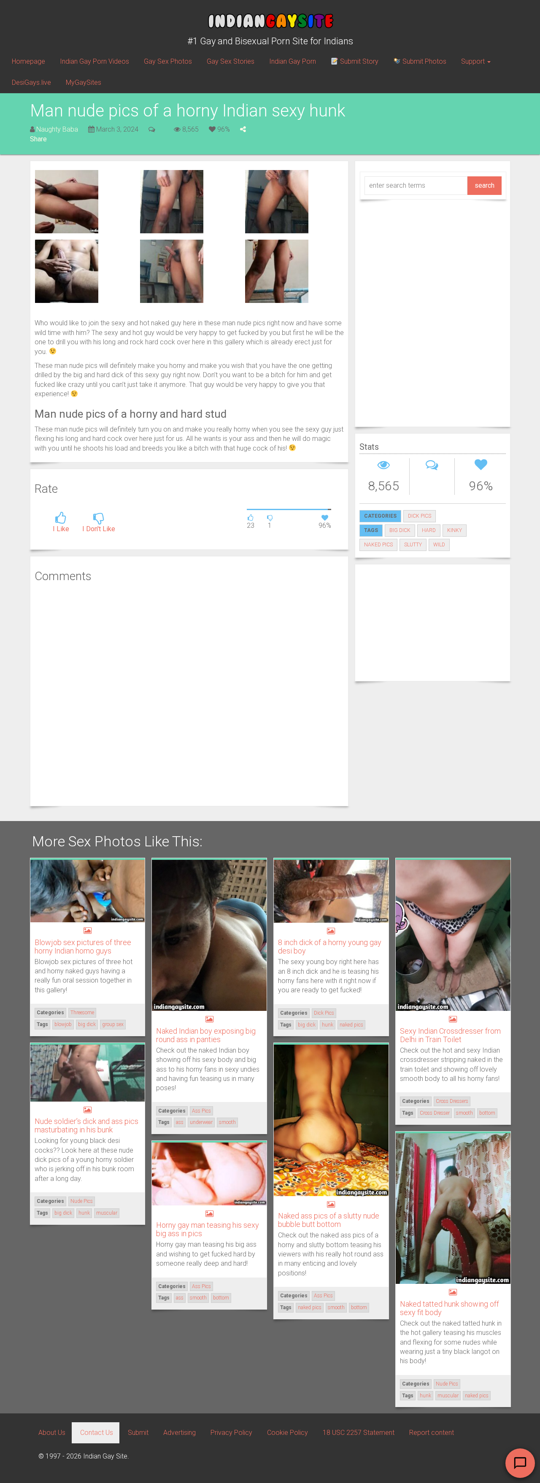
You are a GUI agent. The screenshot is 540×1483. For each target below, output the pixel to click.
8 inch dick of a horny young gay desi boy (329, 946)
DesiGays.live (31, 82)
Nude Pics (81, 1201)
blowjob (63, 1024)
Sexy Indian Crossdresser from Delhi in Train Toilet (450, 1035)
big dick (399, 530)
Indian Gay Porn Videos (94, 61)
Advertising (179, 1433)
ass (180, 1122)
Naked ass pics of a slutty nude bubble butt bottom (328, 1220)
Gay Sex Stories (230, 61)
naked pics (378, 545)
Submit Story (358, 61)
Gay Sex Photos (168, 61)
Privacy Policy (231, 1433)
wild (439, 545)
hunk (327, 1025)
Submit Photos (423, 61)
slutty (413, 545)
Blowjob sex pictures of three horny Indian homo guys (83, 946)
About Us (51, 1433)
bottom (487, 1113)
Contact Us (96, 1433)
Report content (431, 1433)
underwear (201, 1122)
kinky (454, 530)
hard (429, 530)
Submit (138, 1433)
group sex (113, 1024)
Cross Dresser (435, 1113)
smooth (227, 1122)
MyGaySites (83, 82)
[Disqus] (189, 693)
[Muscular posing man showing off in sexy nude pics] (66, 201)
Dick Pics (419, 516)
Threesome (82, 1013)
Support (473, 61)
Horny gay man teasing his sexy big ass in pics (207, 1229)
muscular (106, 1213)
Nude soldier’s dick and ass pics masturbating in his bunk (86, 1125)
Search (484, 185)
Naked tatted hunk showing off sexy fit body (449, 1308)
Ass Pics (201, 1111)
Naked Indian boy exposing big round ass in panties (206, 1035)
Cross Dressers (452, 1101)
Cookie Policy (287, 1433)
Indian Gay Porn (292, 61)
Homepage (28, 61)
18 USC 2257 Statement (358, 1433)
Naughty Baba (57, 129)
